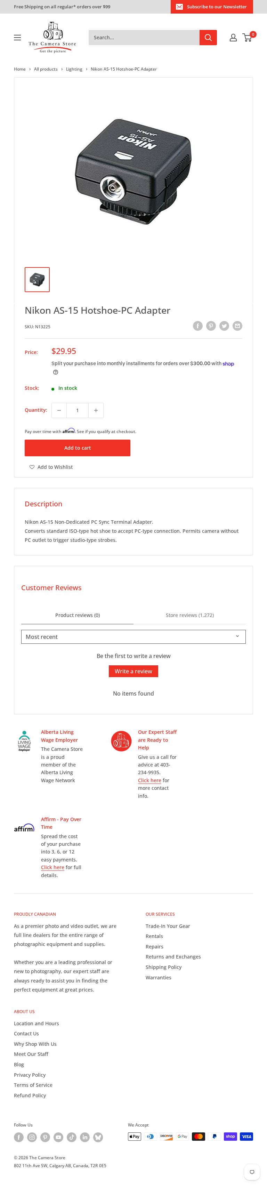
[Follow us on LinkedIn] (85, 1137)
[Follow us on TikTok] (71, 1137)
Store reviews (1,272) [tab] (190, 615)
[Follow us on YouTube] (58, 1137)
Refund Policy (30, 1095)
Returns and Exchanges (173, 956)
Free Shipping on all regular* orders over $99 (62, 6)
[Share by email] (237, 326)
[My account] (233, 37)
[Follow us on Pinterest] (45, 1137)
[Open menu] (17, 37)
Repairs (154, 946)
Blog (19, 1064)
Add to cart (77, 447)
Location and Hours (36, 1023)
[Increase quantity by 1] (96, 410)
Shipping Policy (163, 967)
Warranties (158, 977)
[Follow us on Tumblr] (98, 1137)
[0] (247, 37)
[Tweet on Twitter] (224, 326)
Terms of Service (33, 1085)
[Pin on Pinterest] (211, 326)
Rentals (154, 936)
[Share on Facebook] (198, 326)
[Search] (208, 37)
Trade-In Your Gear (168, 926)
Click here (149, 780)
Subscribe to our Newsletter (217, 6)
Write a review (133, 671)
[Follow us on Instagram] (32, 1137)
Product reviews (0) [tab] (77, 615)
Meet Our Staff (31, 1054)
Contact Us (26, 1033)
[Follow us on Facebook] (19, 1137)
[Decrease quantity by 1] (59, 410)
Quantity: (36, 410)
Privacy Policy (30, 1075)
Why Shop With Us (35, 1044)
